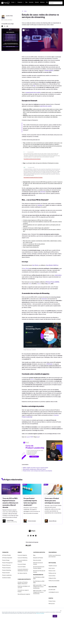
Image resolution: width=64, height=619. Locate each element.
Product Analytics (6, 567)
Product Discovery (6, 565)
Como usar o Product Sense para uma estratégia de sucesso (52, 500)
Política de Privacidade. (40, 613)
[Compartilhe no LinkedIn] (2, 26)
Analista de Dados (6, 577)
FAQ (47, 2)
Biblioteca (42, 2)
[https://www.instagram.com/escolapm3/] (28, 535)
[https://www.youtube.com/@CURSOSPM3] (33, 535)
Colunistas (31, 2)
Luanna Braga (10, 520)
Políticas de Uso (52, 573)
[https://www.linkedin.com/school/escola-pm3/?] (31, 535)
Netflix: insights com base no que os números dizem (35, 467)
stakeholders (58, 275)
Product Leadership (7, 575)
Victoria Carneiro (32, 521)
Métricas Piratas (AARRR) (52, 282)
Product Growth (6, 572)
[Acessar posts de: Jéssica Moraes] (46, 521)
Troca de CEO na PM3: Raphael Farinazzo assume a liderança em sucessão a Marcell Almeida (10, 502)
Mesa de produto (37, 560)
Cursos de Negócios (22, 555)
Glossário (37, 2)
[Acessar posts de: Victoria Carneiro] (25, 521)
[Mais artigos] (3, 16)
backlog (40, 205)
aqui (38, 437)
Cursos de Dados (22, 566)
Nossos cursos (52, 570)
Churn (38, 283)
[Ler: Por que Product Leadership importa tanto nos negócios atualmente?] (32, 489)
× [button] (61, 610)
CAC (30, 283)
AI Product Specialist (7, 557)
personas (42, 191)
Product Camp (52, 601)
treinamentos (36, 593)
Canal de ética (52, 575)
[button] (13, 2)
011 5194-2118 (52, 589)
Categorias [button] (20, 2)
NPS (49, 283)
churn (32, 379)
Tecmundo (44, 298)
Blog (26, 2)
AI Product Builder (6, 555)
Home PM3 (8, 3)
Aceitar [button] (55, 616)
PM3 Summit (52, 603)
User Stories (35, 265)
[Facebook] (36, 536)
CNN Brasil (49, 364)
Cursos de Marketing (22, 557)
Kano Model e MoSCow (52, 265)
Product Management (7, 562)
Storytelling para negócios (24, 594)
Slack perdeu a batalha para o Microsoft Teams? (34, 469)
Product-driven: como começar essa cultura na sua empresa (37, 470)
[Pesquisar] (61, 3)
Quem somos (52, 568)
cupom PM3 (30, 437)
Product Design (6, 560)
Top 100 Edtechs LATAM (38, 581)
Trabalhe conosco (53, 565)
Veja (34, 85)
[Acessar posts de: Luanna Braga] (4, 521)
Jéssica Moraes (52, 521)
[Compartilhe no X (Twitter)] (4, 26)
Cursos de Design (22, 564)
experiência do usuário (46, 106)
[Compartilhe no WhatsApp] (7, 26)
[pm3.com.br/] (32, 531)
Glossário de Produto (38, 557)
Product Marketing (6, 570)
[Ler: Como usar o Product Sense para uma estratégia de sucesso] (53, 489)
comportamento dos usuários (33, 92)
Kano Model (26, 268)
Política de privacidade (54, 580)
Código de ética (52, 578)
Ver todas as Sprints (22, 573)
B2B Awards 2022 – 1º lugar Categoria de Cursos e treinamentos (39, 587)
